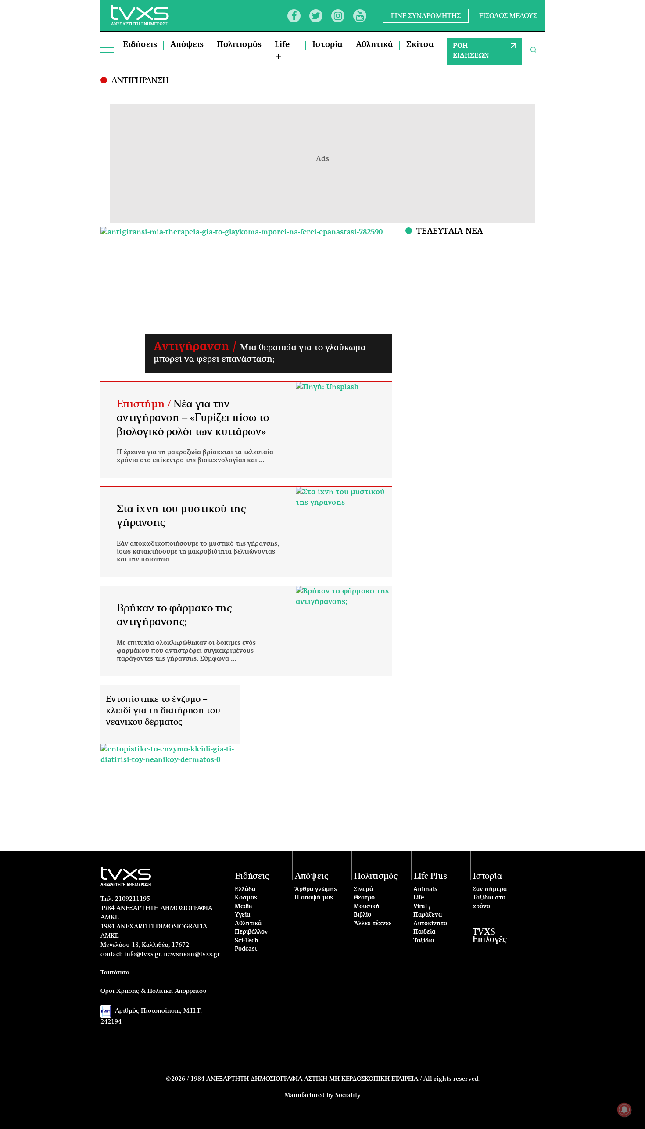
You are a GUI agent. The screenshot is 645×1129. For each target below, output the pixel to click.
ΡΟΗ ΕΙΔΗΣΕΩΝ (471, 51)
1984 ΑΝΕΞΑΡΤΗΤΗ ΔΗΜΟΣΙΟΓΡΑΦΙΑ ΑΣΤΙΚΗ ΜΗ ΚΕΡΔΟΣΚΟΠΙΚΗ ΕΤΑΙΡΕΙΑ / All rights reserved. (335, 1079)
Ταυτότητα (114, 973)
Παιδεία (424, 932)
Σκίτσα (420, 45)
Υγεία (242, 915)
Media (243, 907)
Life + (282, 51)
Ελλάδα (245, 889)
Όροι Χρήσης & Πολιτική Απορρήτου (153, 991)
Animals (425, 889)
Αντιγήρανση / (197, 346)
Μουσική (367, 907)
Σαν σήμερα (490, 889)
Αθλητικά (374, 45)
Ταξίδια (423, 941)
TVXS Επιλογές (490, 936)
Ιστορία (327, 45)
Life (418, 898)
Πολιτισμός (239, 45)
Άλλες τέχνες (373, 924)
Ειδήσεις (140, 45)
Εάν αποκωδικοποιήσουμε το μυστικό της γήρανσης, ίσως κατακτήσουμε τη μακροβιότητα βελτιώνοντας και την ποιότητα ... (198, 552)
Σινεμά (363, 889)
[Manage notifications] (624, 1110)
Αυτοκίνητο (430, 924)
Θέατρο (364, 898)
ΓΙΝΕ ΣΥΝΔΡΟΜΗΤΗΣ (426, 15)
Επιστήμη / (145, 404)
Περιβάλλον (251, 932)
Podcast (246, 949)
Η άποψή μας (313, 898)
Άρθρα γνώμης (315, 889)
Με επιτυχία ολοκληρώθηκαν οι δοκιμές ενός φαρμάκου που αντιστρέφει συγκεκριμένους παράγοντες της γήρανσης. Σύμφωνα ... (186, 651)
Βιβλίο (362, 915)
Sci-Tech (246, 941)
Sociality (348, 1095)
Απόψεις (187, 45)
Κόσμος (246, 898)
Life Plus (430, 876)
